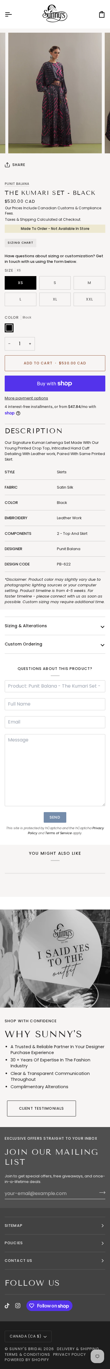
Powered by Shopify (27, 1359)
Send (55, 817)
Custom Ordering (23, 644)
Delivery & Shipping (78, 1348)
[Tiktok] (7, 1305)
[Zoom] (19, 142)
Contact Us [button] (18, 1260)
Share (19, 164)
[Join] (100, 1192)
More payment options (26, 398)
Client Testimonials (41, 1108)
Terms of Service (58, 833)
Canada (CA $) (25, 1336)
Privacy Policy (69, 1354)
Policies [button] (14, 1242)
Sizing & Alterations (26, 626)
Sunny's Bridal (25, 1348)
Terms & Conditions (27, 1354)
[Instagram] (18, 1305)
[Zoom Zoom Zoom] (55, 93)
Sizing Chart (20, 242)
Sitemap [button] (14, 1225)
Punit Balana (17, 184)
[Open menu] (13, 14)
